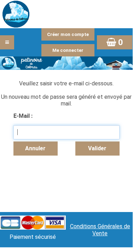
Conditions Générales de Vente (100, 230)
